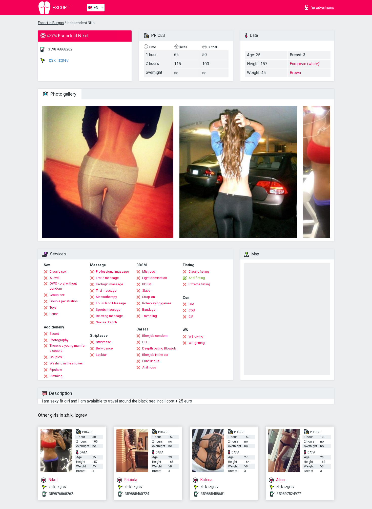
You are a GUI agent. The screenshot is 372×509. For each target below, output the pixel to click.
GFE (145, 342)
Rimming (56, 376)
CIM (191, 304)
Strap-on (148, 297)
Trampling (149, 316)
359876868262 (60, 49)
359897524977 (289, 494)
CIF (191, 317)
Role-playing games (156, 303)
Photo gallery (62, 94)
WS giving (196, 336)
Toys (53, 307)
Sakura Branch (106, 322)
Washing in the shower (66, 363)
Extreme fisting (199, 284)
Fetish (54, 314)
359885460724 (137, 494)
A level (54, 278)
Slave (146, 290)
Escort (54, 334)
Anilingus (149, 367)
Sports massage (108, 309)
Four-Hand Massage (111, 303)
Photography (59, 340)
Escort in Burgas (51, 23)
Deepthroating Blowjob (159, 348)
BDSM (146, 284)
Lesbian (102, 355)
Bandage (148, 309)
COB (192, 310)
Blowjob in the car (155, 355)
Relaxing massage (109, 316)
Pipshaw (56, 370)
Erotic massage (107, 278)
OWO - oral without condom (63, 286)
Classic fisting (199, 271)
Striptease (103, 342)
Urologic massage (109, 284)
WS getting (197, 343)
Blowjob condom (155, 336)
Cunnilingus (150, 361)
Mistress (148, 271)
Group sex (57, 295)
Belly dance (104, 348)
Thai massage (106, 290)
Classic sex (58, 271)
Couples (56, 357)
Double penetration (64, 301)
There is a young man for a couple (68, 348)
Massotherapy (106, 297)
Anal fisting (197, 278)
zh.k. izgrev (58, 60)
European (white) (304, 63)
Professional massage (112, 271)
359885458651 (213, 494)
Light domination (154, 278)
